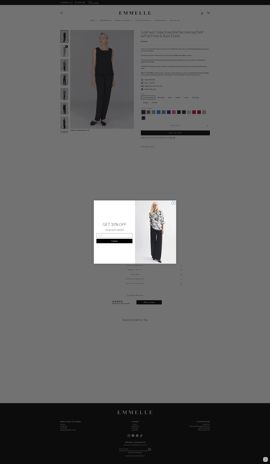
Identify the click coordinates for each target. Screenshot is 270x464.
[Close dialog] (173, 203)
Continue (114, 241)
